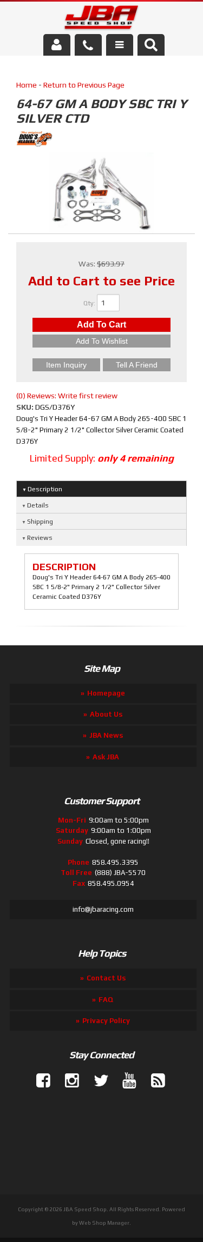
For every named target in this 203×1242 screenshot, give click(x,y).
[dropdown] (119, 45)
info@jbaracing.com (103, 909)
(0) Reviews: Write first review (66, 395)
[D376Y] (101, 194)
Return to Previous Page (84, 85)
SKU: (25, 407)
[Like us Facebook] (39, 1080)
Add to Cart (101, 324)
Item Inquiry (66, 364)
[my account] (56, 45)
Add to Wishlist (102, 341)
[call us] (88, 45)
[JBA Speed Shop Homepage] (101, 19)
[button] (151, 45)
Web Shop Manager (104, 1223)
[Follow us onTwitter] (96, 1080)
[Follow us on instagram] (68, 1080)
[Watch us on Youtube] (125, 1080)
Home (26, 85)
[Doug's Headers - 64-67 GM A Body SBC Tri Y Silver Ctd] (101, 140)
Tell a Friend (137, 364)
